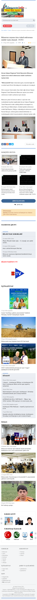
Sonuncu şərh (7, 582)
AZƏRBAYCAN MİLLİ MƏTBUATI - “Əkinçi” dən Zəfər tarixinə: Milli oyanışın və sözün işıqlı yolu (17, 400)
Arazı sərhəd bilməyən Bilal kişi (12, 248)
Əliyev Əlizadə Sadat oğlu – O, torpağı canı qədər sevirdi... (18, 241)
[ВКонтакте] (2, 144)
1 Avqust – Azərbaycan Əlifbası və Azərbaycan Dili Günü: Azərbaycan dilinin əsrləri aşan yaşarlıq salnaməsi (18, 384)
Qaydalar (4, 578)
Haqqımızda (5, 577)
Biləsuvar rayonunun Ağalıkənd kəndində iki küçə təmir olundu (17, 255)
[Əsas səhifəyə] (14, 5)
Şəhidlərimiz (23, 569)
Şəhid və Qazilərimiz (26, 566)
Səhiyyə (4, 562)
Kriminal (4, 557)
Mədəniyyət (23, 549)
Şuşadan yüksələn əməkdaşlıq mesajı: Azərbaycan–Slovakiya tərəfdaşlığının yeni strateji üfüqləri (18, 415)
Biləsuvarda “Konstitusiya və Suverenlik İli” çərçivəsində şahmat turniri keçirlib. (18, 478)
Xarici (3, 553)
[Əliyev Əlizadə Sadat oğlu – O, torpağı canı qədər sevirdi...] (8, 520)
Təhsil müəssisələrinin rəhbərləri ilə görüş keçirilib (8, 170)
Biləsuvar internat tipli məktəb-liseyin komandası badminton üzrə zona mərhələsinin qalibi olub (16, 449)
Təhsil (4, 561)
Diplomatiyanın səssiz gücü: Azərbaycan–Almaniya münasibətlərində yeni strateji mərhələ (18, 392)
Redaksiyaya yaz (6, 580)
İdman (22, 555)
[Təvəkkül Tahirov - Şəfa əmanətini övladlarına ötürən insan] (29, 520)
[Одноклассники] (7, 144)
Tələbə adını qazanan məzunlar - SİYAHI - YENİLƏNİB (25, 170)
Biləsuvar (4, 552)
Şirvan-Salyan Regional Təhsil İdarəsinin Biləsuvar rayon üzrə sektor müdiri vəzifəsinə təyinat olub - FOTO (27, 191)
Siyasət (4, 559)
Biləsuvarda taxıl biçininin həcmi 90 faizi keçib (15, 341)
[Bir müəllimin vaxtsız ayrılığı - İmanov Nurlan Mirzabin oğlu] (19, 520)
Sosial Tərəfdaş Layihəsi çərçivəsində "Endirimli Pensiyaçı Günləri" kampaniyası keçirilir (15, 314)
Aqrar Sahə (5, 569)
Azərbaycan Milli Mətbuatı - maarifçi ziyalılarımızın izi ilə (18, 407)
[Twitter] (12, 144)
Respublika (5, 555)
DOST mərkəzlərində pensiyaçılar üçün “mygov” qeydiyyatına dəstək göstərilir (15, 368)
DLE (13, 594)
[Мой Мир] (10, 144)
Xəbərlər (4, 549)
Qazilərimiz (23, 570)
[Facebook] (5, 144)
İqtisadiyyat (6, 566)
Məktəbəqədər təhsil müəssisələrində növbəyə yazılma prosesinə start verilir (8, 191)
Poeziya (22, 552)
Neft (3, 570)
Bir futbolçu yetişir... (7, 505)
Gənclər (22, 553)
